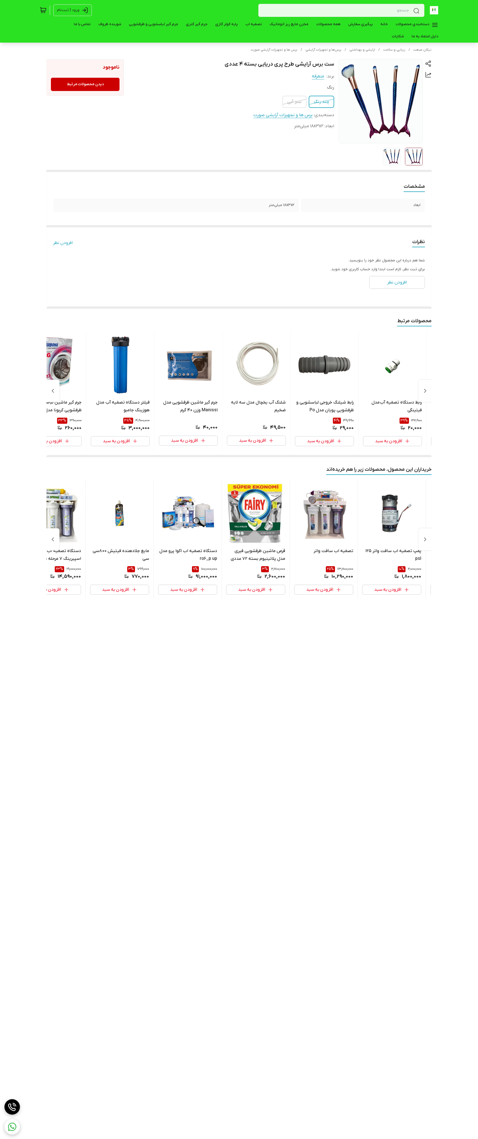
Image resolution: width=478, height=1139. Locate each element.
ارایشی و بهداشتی (362, 50)
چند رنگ (321, 102)
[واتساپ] (12, 1127)
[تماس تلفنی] (12, 1107)
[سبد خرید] (43, 10)
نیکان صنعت (422, 50)
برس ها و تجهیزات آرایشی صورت (274, 50)
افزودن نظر (63, 243)
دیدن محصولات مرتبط (85, 84)
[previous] (425, 391)
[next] (52, 391)
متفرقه (318, 76)
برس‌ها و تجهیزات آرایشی (323, 50)
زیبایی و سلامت (394, 50)
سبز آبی (294, 102)
